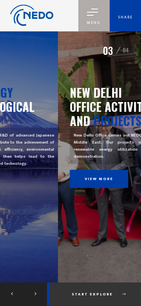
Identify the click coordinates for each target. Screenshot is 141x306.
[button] (12, 294)
